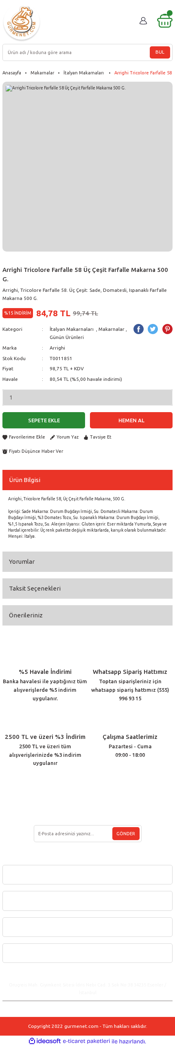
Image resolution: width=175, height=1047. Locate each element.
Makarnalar (111, 329)
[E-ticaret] (86, 1041)
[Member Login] (143, 20)
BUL (159, 52)
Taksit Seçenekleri (35, 588)
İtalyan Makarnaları (72, 329)
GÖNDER (125, 833)
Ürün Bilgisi (24, 479)
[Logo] (21, 22)
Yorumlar (22, 561)
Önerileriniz (26, 615)
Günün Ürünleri (67, 337)
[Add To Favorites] (23, 437)
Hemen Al (131, 420)
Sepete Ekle (44, 420)
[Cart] (165, 21)
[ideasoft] (44, 1041)
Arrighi (57, 347)
